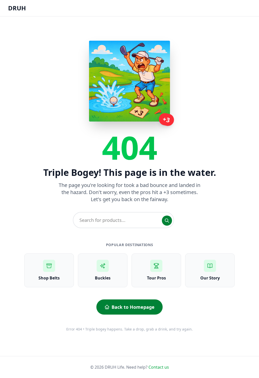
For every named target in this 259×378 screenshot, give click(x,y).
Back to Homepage (133, 307)
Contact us (158, 367)
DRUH (17, 8)
